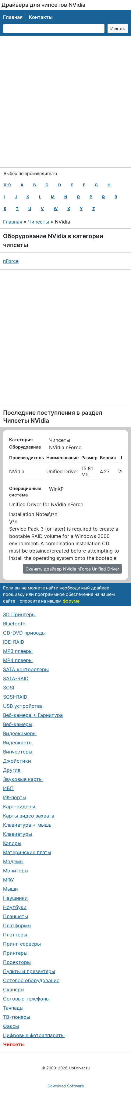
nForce (11, 261)
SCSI (8, 688)
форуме (71, 600)
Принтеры (15, 953)
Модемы (13, 861)
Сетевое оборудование (31, 980)
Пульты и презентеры (29, 971)
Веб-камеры (17, 724)
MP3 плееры (18, 651)
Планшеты (15, 916)
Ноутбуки (15, 907)
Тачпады (13, 1008)
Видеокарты (18, 742)
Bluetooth (14, 624)
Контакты (41, 17)
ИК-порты (14, 797)
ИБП (8, 788)
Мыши (10, 889)
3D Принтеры (19, 614)
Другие (11, 770)
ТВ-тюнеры (16, 1017)
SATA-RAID (16, 678)
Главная (13, 17)
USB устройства (23, 706)
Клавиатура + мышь (27, 825)
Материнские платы (27, 852)
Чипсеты (38, 222)
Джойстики (17, 761)
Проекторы (17, 962)
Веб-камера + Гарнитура (33, 715)
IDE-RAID (13, 642)
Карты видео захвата (28, 816)
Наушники (15, 898)
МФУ (8, 880)
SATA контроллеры (26, 669)
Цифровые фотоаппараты (34, 1035)
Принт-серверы (22, 944)
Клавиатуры (17, 834)
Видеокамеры (20, 733)
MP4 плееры (18, 660)
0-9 (7, 185)
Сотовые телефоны (26, 999)
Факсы (11, 1026)
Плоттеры (15, 935)
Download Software (66, 1086)
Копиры (12, 843)
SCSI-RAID (15, 697)
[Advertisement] (65, 101)
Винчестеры (17, 752)
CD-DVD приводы (24, 633)
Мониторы (15, 871)
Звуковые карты (23, 779)
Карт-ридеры (19, 806)
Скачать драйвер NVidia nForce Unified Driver (72, 568)
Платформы (17, 925)
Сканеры (13, 989)
